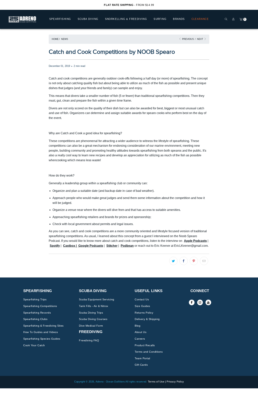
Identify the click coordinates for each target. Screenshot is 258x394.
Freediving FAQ (89, 340)
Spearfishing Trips (34, 299)
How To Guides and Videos (40, 332)
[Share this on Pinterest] (194, 261)
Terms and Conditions (149, 351)
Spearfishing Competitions (40, 306)
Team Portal (142, 358)
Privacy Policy (175, 381)
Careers (140, 338)
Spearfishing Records (37, 312)
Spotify (55, 245)
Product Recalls (145, 345)
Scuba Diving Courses (93, 319)
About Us (140, 332)
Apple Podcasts (195, 240)
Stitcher (111, 245)
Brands (179, 19)
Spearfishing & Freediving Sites (43, 325)
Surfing (160, 19)
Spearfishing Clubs (35, 319)
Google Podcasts (90, 245)
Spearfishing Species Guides (41, 338)
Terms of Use (156, 381)
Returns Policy (144, 312)
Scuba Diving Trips (91, 312)
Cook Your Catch (34, 345)
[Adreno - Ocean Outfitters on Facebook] (192, 302)
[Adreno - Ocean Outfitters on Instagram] (200, 302)
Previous (188, 39)
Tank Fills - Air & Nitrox (93, 306)
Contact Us (142, 299)
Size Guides (142, 306)
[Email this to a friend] (204, 261)
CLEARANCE (200, 19)
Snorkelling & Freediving (126, 19)
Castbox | (70, 245)
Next (200, 39)
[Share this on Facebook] (183, 261)
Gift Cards (141, 364)
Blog (137, 325)
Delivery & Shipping (147, 319)
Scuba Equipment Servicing (96, 299)
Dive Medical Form (91, 325)
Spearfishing (60, 19)
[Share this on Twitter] (173, 261)
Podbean (127, 245)
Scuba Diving (88, 19)
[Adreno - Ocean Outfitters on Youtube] (208, 302)
